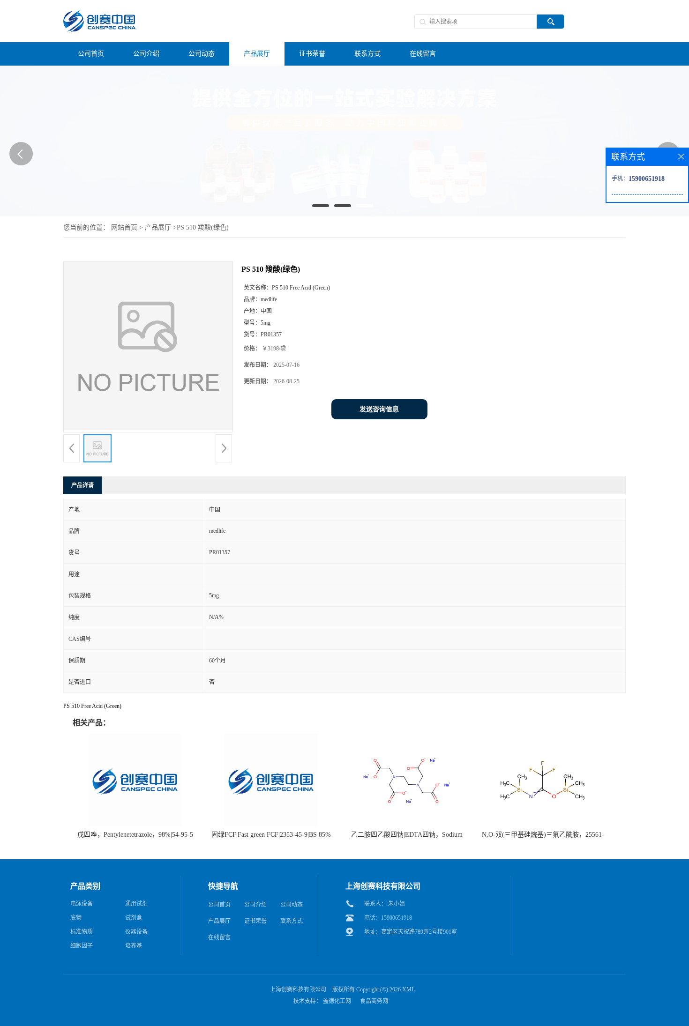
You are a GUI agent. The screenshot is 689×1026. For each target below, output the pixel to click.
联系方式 (291, 921)
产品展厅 (158, 227)
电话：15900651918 (388, 917)
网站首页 (124, 227)
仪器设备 (136, 932)
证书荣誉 (255, 921)
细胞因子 (81, 946)
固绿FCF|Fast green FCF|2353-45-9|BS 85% (271, 834)
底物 (76, 917)
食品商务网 (374, 1001)
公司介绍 (255, 904)
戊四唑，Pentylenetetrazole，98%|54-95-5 (135, 834)
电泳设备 (81, 903)
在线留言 (219, 937)
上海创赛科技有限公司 (298, 989)
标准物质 (81, 932)
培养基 (133, 946)
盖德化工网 (337, 1001)
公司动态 (291, 904)
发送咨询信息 (379, 409)
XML (408, 989)
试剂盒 (133, 917)
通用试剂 (136, 903)
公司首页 (219, 904)
